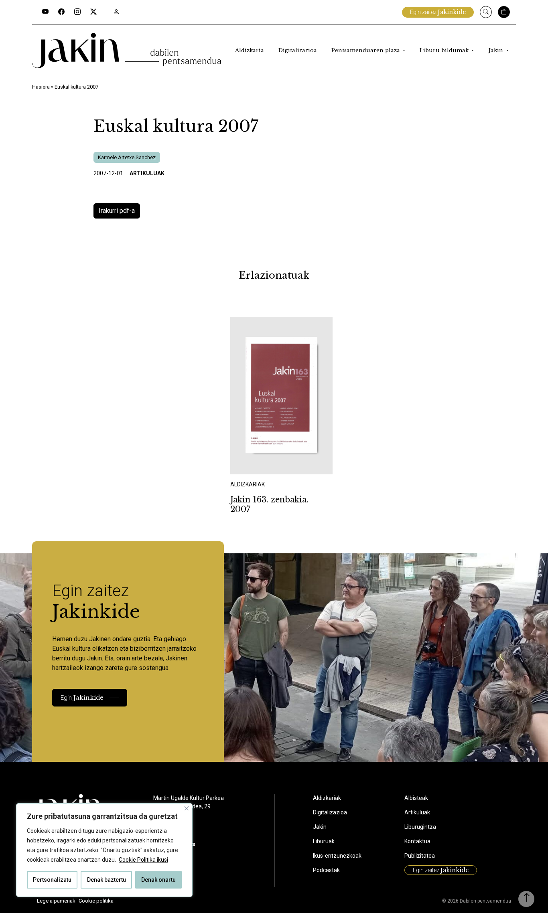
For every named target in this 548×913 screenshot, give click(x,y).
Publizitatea (419, 855)
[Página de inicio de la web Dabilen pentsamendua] (126, 50)
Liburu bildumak (445, 50)
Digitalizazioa (297, 50)
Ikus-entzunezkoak (337, 855)
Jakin (496, 50)
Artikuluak (147, 173)
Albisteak (416, 798)
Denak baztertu (106, 880)
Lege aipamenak (56, 901)
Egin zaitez (438, 12)
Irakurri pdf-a (117, 211)
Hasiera (41, 87)
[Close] (187, 808)
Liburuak (324, 841)
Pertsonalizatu (52, 880)
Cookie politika (96, 901)
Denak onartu (158, 880)
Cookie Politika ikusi (143, 859)
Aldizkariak (327, 798)
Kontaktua (417, 841)
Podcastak (326, 870)
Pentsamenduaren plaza (366, 50)
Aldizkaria (249, 50)
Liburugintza (420, 827)
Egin (82, 697)
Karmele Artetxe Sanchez (127, 157)
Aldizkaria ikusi (258, 463)
